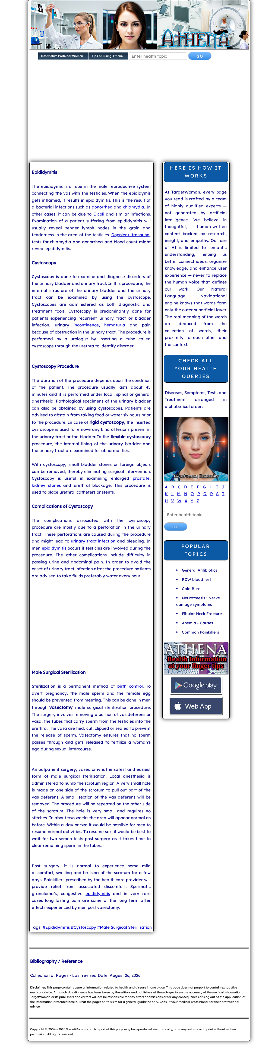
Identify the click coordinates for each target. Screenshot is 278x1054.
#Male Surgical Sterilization (124, 927)
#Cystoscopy (83, 927)
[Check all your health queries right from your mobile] (196, 673)
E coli (98, 214)
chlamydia (133, 207)
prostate (141, 478)
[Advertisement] (153, 115)
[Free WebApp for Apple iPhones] (196, 713)
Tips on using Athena (107, 56)
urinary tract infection (93, 541)
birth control (130, 686)
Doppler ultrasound (130, 234)
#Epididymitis (56, 927)
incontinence (86, 325)
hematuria (114, 325)
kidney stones (46, 485)
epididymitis (54, 548)
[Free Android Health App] (196, 693)
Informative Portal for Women (62, 56)
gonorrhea (102, 207)
